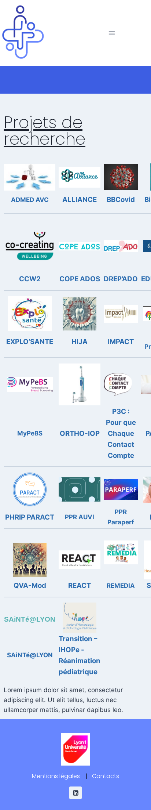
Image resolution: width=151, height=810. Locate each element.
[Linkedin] (75, 793)
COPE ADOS (79, 279)
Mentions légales (56, 776)
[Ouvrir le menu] (111, 33)
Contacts (105, 776)
